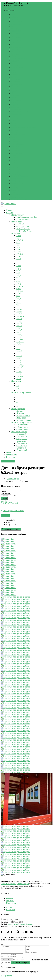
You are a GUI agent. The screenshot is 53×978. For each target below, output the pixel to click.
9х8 (18, 305)
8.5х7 (18, 268)
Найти (4, 498)
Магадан (15, 95)
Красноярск (16, 84)
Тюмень (14, 167)
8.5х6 (18, 265)
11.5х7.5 (20, 342)
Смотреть (5, 516)
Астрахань (16, 24)
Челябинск (16, 40)
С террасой (21, 434)
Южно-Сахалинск (19, 199)
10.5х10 (19, 309)
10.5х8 (19, 312)
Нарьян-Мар (16, 109)
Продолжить (6, 976)
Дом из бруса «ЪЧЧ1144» (12, 511)
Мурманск (15, 105)
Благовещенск (17, 33)
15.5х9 (19, 372)
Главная (9, 210)
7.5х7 (18, 256)
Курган (14, 86)
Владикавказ (17, 178)
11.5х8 (19, 344)
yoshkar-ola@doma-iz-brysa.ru (18, 8)
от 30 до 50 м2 (22, 226)
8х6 (18, 272)
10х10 (19, 319)
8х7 (18, 277)
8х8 (18, 279)
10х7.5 (19, 325)
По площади (16, 222)
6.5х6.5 (19, 240)
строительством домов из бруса (15, 884)
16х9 (18, 379)
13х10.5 (19, 367)
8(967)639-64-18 (8, 461)
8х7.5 (18, 275)
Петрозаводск (17, 130)
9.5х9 (18, 293)
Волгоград (16, 185)
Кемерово (15, 75)
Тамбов (14, 158)
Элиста (14, 49)
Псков (14, 132)
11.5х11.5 (20, 339)
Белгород (15, 28)
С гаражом (21, 448)
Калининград (17, 68)
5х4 (18, 238)
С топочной (21, 450)
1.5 (17, 388)
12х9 (18, 362)
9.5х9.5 (19, 291)
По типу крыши (18, 409)
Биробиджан (16, 31)
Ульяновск (15, 174)
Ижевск (14, 65)
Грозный (15, 54)
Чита (13, 45)
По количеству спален (21, 392)
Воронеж (15, 190)
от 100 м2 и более (24, 231)
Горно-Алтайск (18, 51)
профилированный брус (27, 217)
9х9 (18, 307)
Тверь (13, 165)
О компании (11, 455)
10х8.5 (19, 330)
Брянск (14, 35)
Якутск (14, 192)
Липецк (14, 93)
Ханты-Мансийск (19, 58)
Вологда (15, 188)
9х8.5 (18, 302)
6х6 (18, 247)
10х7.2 (19, 323)
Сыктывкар (16, 155)
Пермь (14, 125)
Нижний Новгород (19, 111)
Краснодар (16, 81)
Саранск (15, 146)
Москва (14, 15)
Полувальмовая (23, 415)
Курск (14, 88)
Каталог (9, 212)
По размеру (16, 233)
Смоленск (15, 151)
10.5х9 (19, 314)
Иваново (15, 63)
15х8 (18, 374)
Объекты (10, 452)
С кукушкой (21, 438)
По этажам (16, 381)
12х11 (18, 353)
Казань (14, 72)
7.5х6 (18, 252)
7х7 (18, 263)
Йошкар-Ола (17, 197)
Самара (14, 141)
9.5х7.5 (19, 282)
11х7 (18, 349)
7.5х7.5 (19, 254)
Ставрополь (16, 153)
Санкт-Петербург (18, 144)
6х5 (18, 245)
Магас (14, 98)
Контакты (10, 457)
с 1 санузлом (22, 425)
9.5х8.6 (19, 286)
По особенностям (19, 432)
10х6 (18, 321)
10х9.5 (19, 335)
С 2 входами (21, 445)
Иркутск (15, 61)
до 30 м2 (20, 224)
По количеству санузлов (22, 422)
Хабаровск (16, 56)
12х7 (18, 358)
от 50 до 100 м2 (23, 229)
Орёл (13, 121)
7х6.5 (18, 259)
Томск (14, 160)
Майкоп (14, 102)
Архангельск (17, 22)
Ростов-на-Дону (18, 135)
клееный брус (22, 219)
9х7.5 (18, 298)
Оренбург (15, 118)
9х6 (18, 295)
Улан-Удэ (15, 171)
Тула (13, 162)
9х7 (18, 300)
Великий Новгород (19, 176)
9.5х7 (18, 284)
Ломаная (20, 413)
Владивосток (17, 183)
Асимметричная (23, 420)
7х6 (18, 261)
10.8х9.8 (20, 316)
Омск (13, 116)
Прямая (19, 411)
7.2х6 (18, 249)
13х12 (19, 369)
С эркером (21, 441)
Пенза (14, 123)
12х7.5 (19, 355)
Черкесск (15, 42)
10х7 (18, 328)
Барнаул (14, 26)
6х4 (18, 242)
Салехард (15, 139)
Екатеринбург (17, 47)
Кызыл (14, 91)
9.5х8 (18, 289)
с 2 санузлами (22, 427)
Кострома (15, 79)
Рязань (14, 137)
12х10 (19, 351)
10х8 (18, 332)
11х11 (18, 346)
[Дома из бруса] (8, 203)
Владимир (15, 181)
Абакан (14, 17)
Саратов (15, 148)
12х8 (18, 360)
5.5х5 (18, 236)
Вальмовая (21, 418)
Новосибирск (17, 114)
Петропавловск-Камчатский (23, 128)
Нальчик (15, 107)
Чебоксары (16, 38)
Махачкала (16, 100)
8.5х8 (18, 270)
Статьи (9, 907)
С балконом (21, 443)
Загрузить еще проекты (11, 529)
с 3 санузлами (22, 429)
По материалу (17, 215)
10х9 (18, 337)
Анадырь (15, 19)
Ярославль (16, 194)
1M (17, 385)
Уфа (13, 169)
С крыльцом (21, 436)
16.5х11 (19, 376)
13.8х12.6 (20, 365)
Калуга (14, 70)
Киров (14, 77)
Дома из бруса (12, 479)
